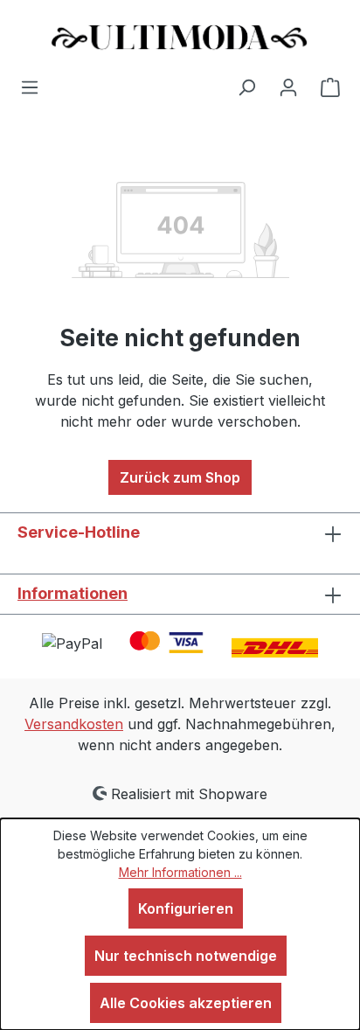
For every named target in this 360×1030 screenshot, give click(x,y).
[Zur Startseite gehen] (180, 38)
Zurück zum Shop (180, 477)
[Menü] (30, 86)
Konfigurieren (185, 908)
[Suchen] (246, 86)
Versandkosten (73, 724)
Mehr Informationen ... (180, 872)
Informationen (72, 593)
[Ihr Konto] (288, 86)
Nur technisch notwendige (185, 955)
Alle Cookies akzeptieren (186, 1003)
